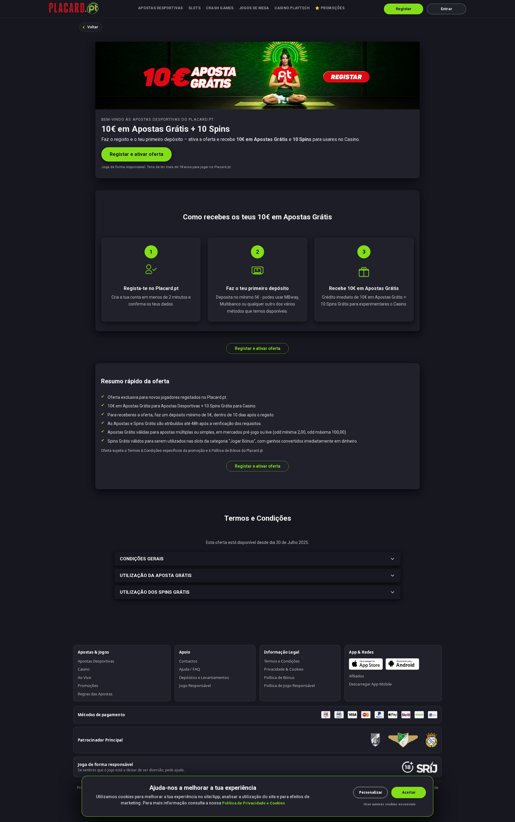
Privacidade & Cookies (283, 669)
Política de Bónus (279, 677)
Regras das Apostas (95, 694)
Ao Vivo (84, 677)
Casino (84, 669)
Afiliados (356, 676)
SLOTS (194, 8)
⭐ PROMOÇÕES (330, 8)
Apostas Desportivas (96, 661)
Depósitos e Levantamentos (204, 677)
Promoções (88, 685)
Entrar (446, 9)
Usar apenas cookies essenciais (390, 804)
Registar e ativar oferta (136, 154)
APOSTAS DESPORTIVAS (160, 8)
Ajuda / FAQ (189, 669)
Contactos (188, 661)
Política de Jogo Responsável (289, 685)
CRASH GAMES (220, 8)
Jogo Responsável (195, 685)
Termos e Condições (282, 661)
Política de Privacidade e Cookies (253, 803)
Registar (404, 9)
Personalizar (370, 792)
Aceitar (408, 792)
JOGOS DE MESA (254, 8)
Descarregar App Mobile (370, 684)
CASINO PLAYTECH (292, 8)
